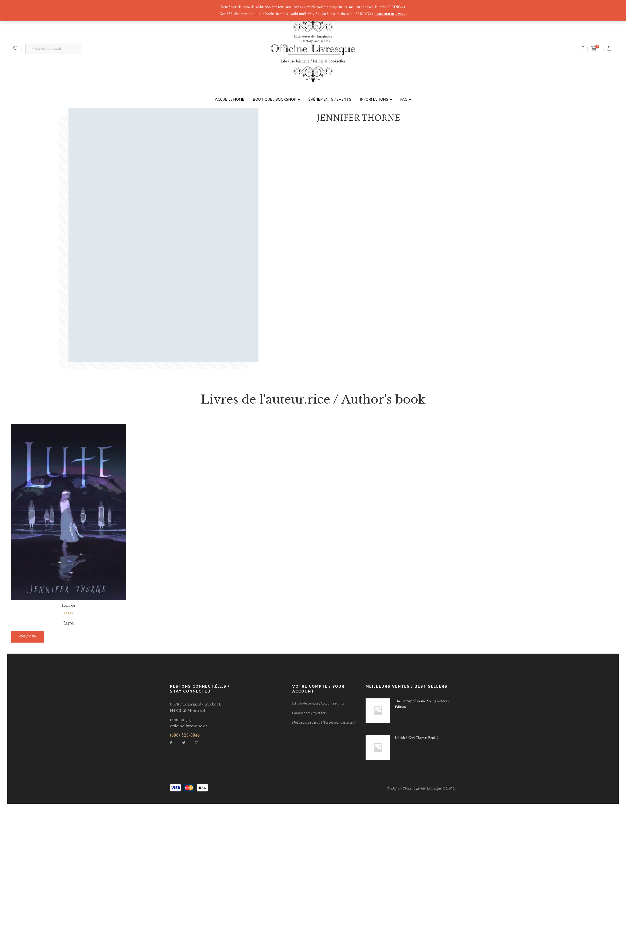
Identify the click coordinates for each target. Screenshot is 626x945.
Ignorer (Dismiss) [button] (391, 14)
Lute (68, 623)
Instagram (196, 742)
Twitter (183, 742)
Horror (69, 605)
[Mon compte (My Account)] (610, 49)
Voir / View (27, 636)
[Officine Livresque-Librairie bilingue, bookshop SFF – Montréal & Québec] (313, 49)
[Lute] (68, 512)
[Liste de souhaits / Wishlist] (579, 49)
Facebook (171, 742)
